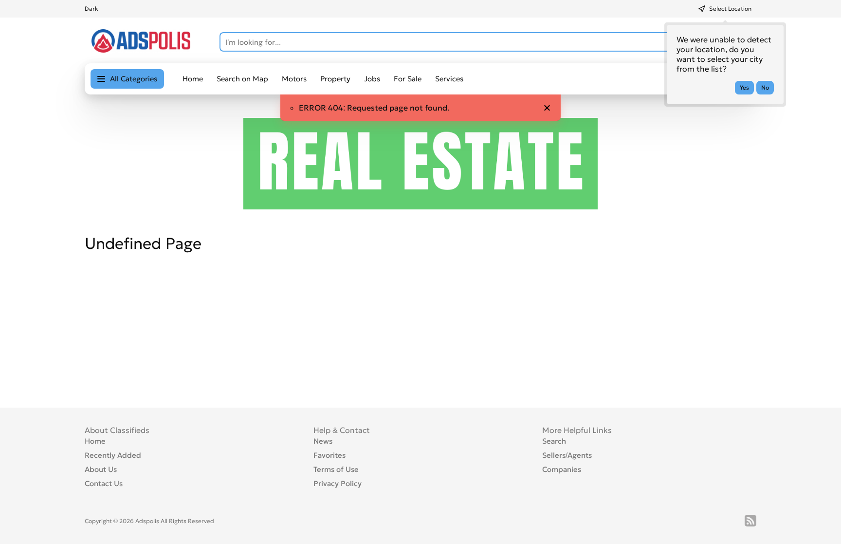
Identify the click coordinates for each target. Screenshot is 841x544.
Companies (561, 469)
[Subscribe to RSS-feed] (750, 520)
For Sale (407, 78)
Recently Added (113, 455)
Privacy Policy (337, 483)
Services (449, 78)
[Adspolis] (141, 50)
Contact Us (104, 483)
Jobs (372, 78)
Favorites (329, 455)
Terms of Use (336, 469)
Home (193, 78)
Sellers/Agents (567, 455)
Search (554, 441)
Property (335, 78)
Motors (294, 78)
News (322, 441)
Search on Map (242, 78)
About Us (101, 469)
